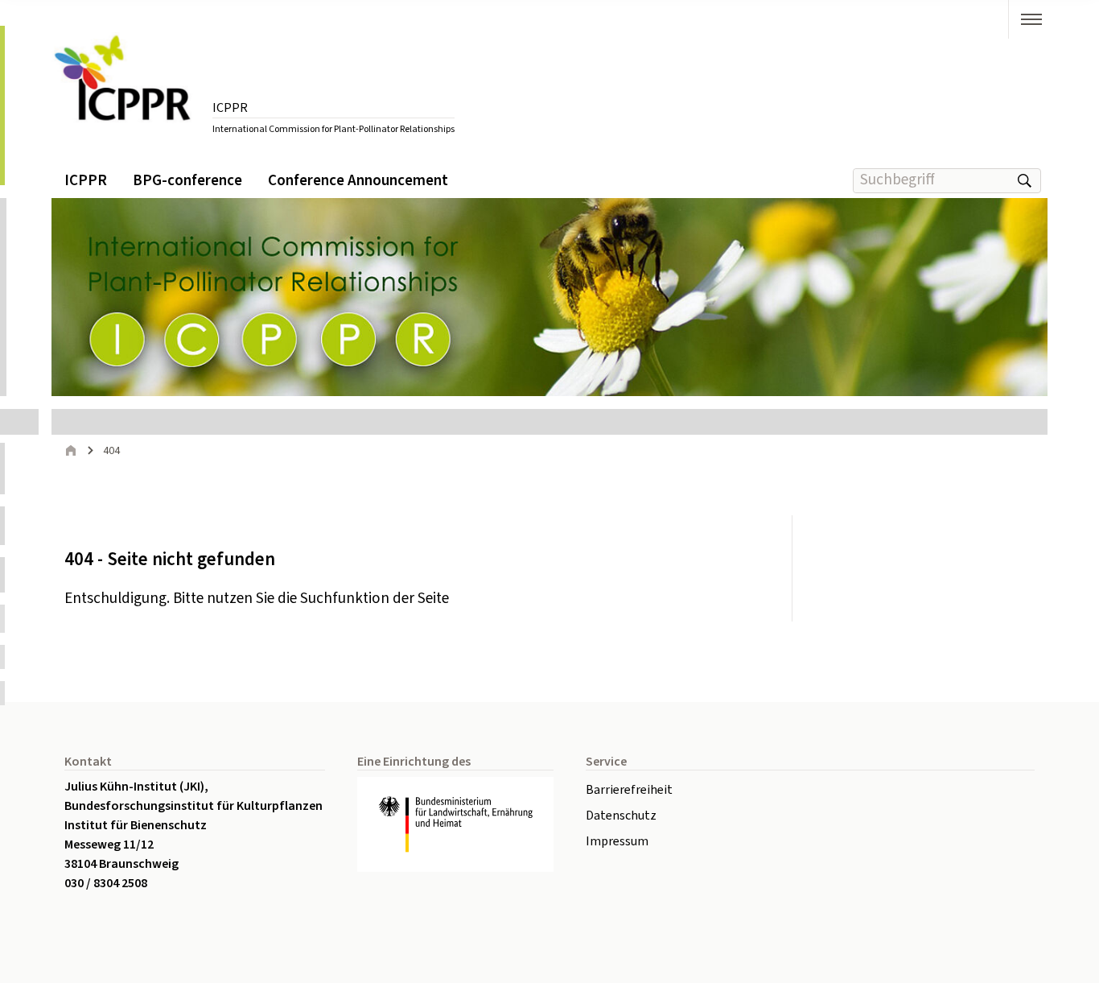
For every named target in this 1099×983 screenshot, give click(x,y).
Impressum (617, 841)
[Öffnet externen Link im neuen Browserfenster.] (455, 825)
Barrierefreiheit (629, 790)
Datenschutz (621, 815)
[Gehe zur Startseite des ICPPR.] (123, 83)
